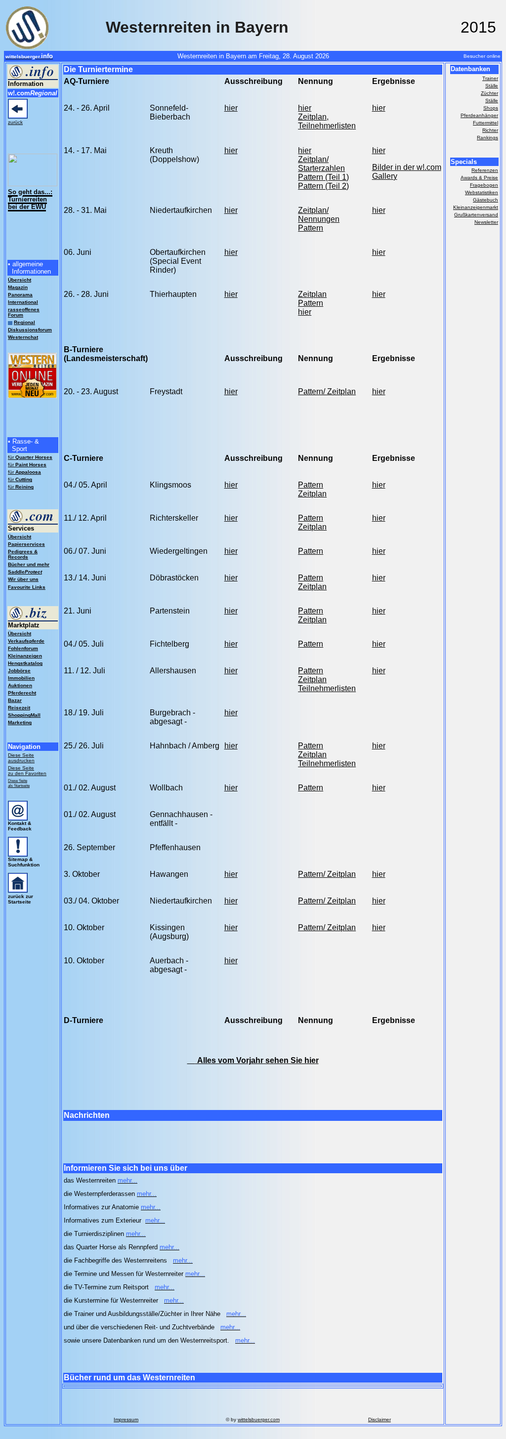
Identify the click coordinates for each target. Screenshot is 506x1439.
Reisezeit (19, 707)
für (30, 457)
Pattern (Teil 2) (323, 186)
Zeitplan (312, 294)
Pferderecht (22, 693)
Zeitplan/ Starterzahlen (321, 163)
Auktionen (20, 685)
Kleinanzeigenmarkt (475, 207)
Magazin (18, 287)
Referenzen (484, 170)
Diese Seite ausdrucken (21, 757)
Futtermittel (485, 122)
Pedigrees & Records (23, 554)
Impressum (126, 1419)
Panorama (20, 294)
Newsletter (486, 222)
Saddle (25, 572)
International (23, 302)
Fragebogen (484, 185)
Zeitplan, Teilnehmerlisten (327, 121)
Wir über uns (23, 579)
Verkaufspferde (26, 641)
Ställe (491, 85)
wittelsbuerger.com (259, 1419)
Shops (490, 108)
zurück (15, 122)
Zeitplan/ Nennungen (318, 214)
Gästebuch (485, 200)
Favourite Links (26, 587)
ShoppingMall (24, 715)
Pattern (310, 228)
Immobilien (21, 678)
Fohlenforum (23, 648)
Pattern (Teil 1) (323, 177)
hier (231, 108)
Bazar (15, 700)
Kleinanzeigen (25, 655)
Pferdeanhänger (479, 115)
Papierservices (26, 544)
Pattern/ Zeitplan (327, 391)
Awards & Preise (479, 177)
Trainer (490, 78)
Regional (24, 322)
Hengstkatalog (25, 663)
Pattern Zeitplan (312, 522)
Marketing (20, 722)
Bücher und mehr (28, 564)
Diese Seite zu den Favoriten (27, 770)
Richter (490, 130)
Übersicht (19, 536)
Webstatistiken (481, 192)
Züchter (489, 93)
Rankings (487, 137)
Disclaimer (379, 1419)
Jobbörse (19, 670)
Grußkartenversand (476, 214)
